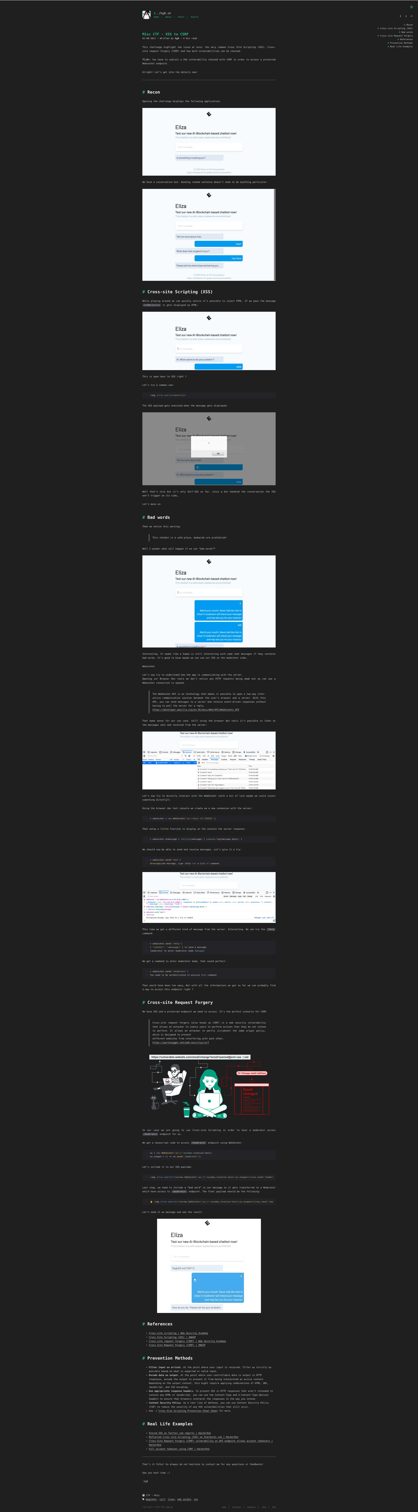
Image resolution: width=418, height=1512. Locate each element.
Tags (264, 1507)
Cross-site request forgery (167, 1341)
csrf (162, 1499)
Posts (181, 17)
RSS (274, 1507)
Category (251, 1507)
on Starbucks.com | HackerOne (218, 1437)
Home (156, 17)
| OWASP (190, 1337)
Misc (157, 1495)
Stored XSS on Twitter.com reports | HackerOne (180, 1433)
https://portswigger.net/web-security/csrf (181, 1042)
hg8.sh (169, 1507)
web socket (184, 1499)
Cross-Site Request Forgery (167, 1441)
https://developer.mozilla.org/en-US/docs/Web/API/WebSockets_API (196, 709)
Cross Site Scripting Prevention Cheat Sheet (188, 1411)
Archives (236, 1507)
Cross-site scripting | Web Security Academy (178, 1333)
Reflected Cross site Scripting (169, 1437)
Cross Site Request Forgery (167, 1345)
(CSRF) (190, 1341)
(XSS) (181, 1337)
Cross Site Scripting (163, 1337)
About (168, 17)
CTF (148, 1495)
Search (194, 17)
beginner (151, 1499)
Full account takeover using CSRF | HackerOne (179, 1449)
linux (171, 1499)
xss (196, 1499)
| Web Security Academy (210, 1341)
